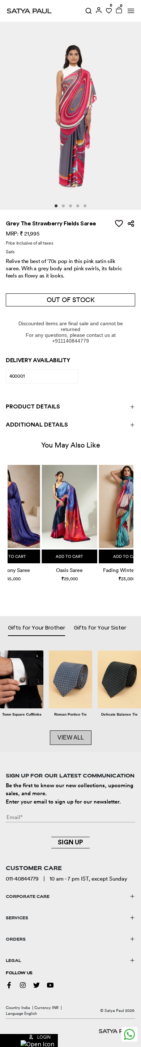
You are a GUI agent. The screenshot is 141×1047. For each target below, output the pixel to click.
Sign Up (70, 842)
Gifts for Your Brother (36, 627)
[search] (88, 10)
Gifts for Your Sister (100, 627)
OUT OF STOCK (71, 300)
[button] (8, 516)
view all (70, 737)
